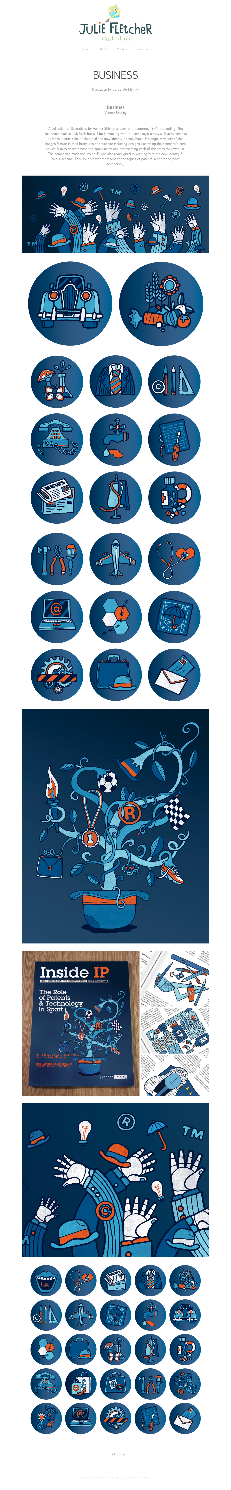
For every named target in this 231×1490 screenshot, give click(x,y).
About (103, 49)
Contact (122, 49)
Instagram (143, 49)
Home (86, 49)
